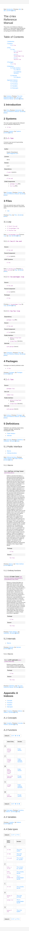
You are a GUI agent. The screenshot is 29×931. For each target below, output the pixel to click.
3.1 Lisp (12, 49)
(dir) (20, 9)
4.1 (13, 63)
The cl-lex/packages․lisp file (20, 878)
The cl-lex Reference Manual (13, 96)
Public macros (19, 749)
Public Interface (11, 433)
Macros (9, 451)
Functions (9, 702)
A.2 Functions (14, 84)
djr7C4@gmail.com (12, 153)
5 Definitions (10, 66)
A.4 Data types (14, 88)
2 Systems (10, 43)
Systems (9, 96)
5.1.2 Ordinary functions (17, 72)
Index (13, 10)
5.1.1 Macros (17, 69)
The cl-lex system (19, 850)
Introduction (10, 9)
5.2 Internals (13, 75)
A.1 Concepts (14, 81)
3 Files (9, 47)
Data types (10, 706)
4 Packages (10, 62)
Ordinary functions (12, 453)
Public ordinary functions (20, 760)
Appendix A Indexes (12, 80)
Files (8, 110)
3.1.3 (17, 58)
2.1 (13, 45)
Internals (9, 435)
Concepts (9, 700)
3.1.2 (19, 55)
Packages (9, 192)
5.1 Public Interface (15, 68)
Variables (9, 704)
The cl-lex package (19, 854)
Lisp (8, 210)
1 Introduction (10, 41)
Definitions (9, 352)
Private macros (19, 776)
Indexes (9, 415)
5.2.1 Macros (17, 77)
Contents (9, 10)
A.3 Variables (13, 86)
